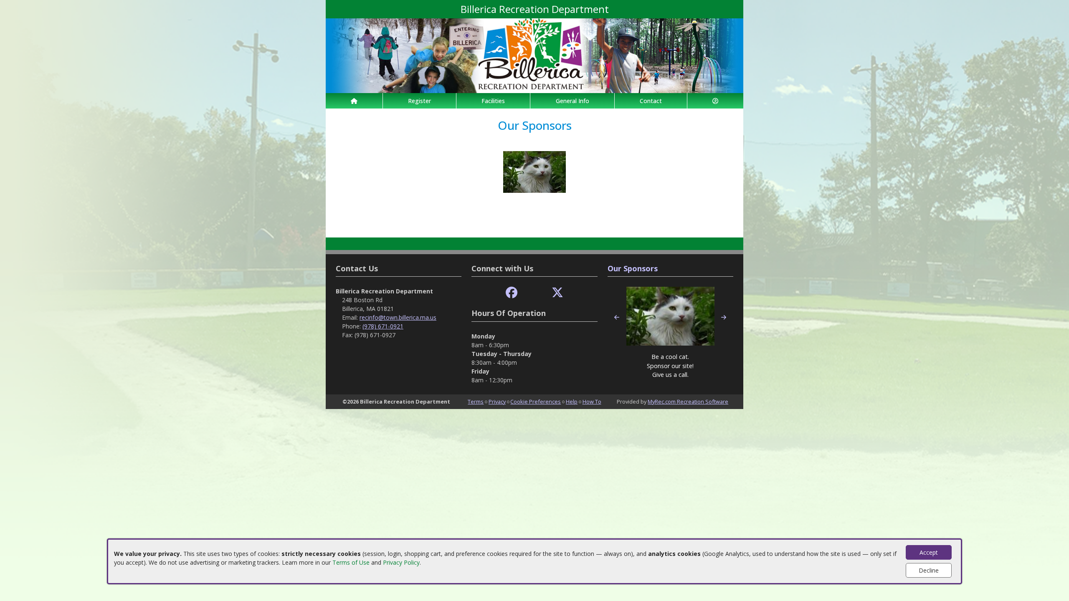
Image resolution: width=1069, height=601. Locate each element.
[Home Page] (354, 101)
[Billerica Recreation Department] (534, 55)
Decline (929, 570)
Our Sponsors (633, 268)
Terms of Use (351, 562)
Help (572, 401)
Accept (929, 552)
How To (592, 401)
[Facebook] (511, 293)
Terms (476, 401)
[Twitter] (557, 293)
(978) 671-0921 (382, 326)
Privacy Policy (401, 562)
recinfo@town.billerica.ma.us (398, 317)
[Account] (715, 101)
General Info (572, 101)
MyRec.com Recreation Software (688, 401)
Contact (651, 101)
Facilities (493, 101)
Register (419, 101)
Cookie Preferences (535, 401)
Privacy (497, 401)
